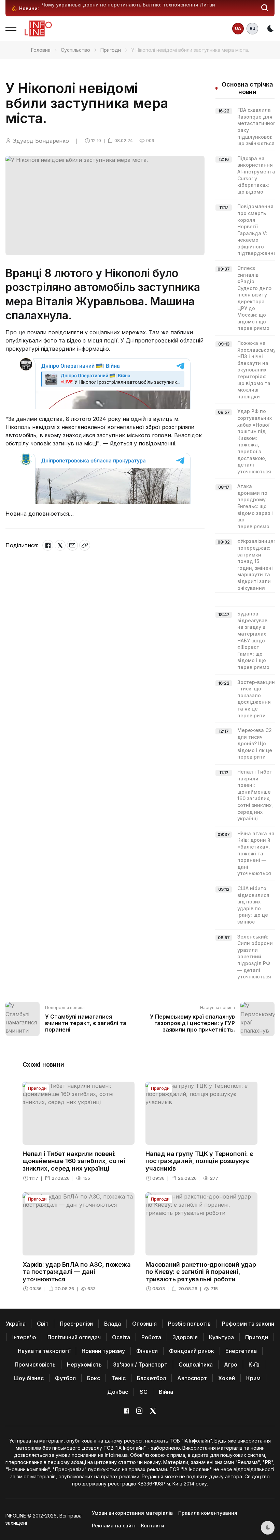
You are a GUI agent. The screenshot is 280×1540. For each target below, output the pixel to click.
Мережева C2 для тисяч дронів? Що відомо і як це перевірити (254, 743)
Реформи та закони (248, 1323)
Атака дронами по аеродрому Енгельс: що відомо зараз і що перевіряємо (255, 506)
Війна (166, 1391)
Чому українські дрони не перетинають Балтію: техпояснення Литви (128, 4)
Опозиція (144, 1323)
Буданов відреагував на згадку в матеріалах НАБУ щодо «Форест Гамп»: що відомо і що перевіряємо (253, 640)
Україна (16, 1323)
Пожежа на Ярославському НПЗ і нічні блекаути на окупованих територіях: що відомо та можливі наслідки (256, 369)
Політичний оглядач (74, 1337)
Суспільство (75, 50)
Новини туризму (103, 1350)
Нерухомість (84, 1364)
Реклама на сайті (114, 1525)
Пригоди (110, 50)
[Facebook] (47, 545)
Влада (112, 1323)
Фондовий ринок (191, 1350)
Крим (253, 1378)
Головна (41, 50)
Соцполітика (196, 1364)
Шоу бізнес (29, 1378)
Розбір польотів (189, 1323)
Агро (230, 1364)
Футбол (65, 1378)
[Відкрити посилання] (84, 545)
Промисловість (35, 1364)
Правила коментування (207, 1513)
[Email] (72, 545)
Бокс (93, 1378)
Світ (42, 1323)
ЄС (143, 1391)
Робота (151, 1337)
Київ (254, 1364)
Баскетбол (151, 1378)
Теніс (118, 1378)
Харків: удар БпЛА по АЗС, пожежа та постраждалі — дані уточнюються (77, 1272)
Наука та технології (44, 1350)
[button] (265, 8)
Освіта (121, 1337)
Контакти (152, 1525)
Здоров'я (185, 1337)
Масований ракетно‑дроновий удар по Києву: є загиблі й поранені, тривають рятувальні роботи (200, 1272)
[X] (60, 545)
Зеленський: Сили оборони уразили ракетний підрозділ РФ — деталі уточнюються (255, 957)
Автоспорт (192, 1378)
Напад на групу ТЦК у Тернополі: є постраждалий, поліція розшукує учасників (199, 1161)
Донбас (117, 1391)
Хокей (226, 1378)
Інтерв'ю (24, 1337)
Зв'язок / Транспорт (140, 1364)
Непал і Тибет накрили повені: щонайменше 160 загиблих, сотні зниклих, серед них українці (74, 1161)
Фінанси (147, 1350)
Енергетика (241, 1350)
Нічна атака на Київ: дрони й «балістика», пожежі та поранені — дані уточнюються (256, 853)
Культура (221, 1337)
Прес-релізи (76, 1323)
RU (252, 28)
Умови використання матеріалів (132, 1513)
